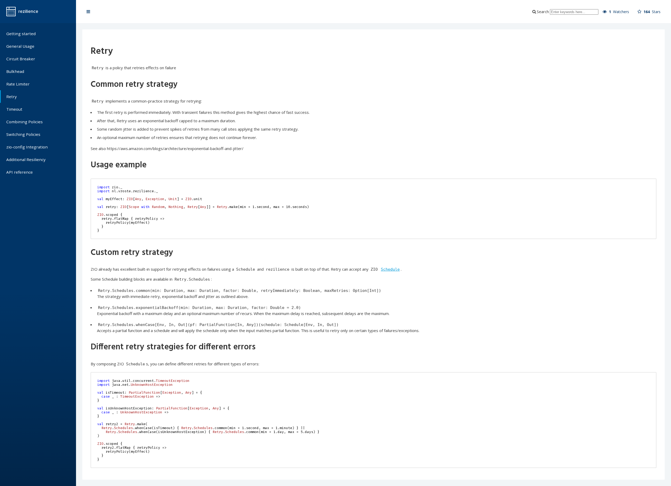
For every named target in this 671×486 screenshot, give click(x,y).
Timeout (14, 109)
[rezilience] (11, 11)
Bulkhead (15, 71)
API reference (19, 172)
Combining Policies (24, 121)
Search (543, 11)
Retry (11, 96)
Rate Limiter (18, 84)
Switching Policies (23, 134)
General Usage (20, 46)
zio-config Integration (27, 146)
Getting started (21, 33)
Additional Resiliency (26, 159)
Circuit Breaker (20, 58)
